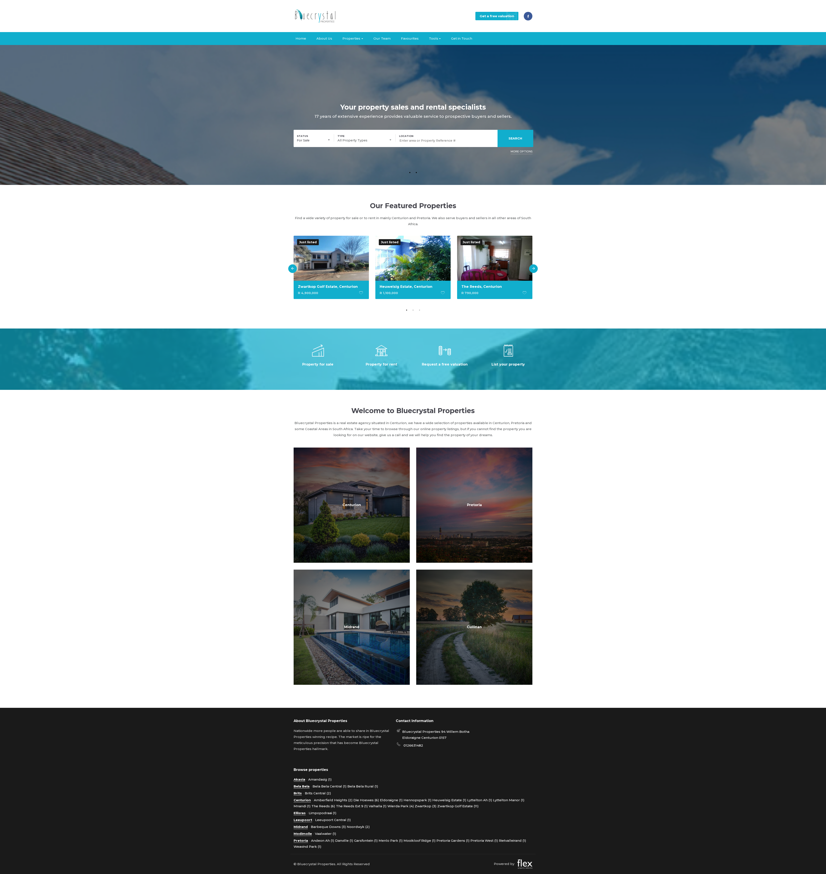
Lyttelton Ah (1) (479, 800)
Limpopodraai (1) (322, 813)
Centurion (351, 505)
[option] (331, 271)
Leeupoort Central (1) (333, 820)
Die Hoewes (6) (366, 800)
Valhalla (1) (378, 806)
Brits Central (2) (318, 793)
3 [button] (419, 310)
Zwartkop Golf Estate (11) (458, 806)
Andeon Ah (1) (322, 840)
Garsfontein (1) (366, 840)
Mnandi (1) (302, 806)
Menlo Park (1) (391, 840)
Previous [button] (292, 268)
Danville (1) (344, 840)
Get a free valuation (497, 16)
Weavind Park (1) (307, 847)
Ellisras (300, 813)
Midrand (351, 627)
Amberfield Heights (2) (333, 800)
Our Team (382, 38)
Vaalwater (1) (325, 834)
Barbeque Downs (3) (328, 827)
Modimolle (303, 834)
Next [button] (533, 268)
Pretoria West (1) (484, 840)
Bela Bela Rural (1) (362, 786)
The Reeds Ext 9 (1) (352, 806)
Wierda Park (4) (400, 806)
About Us (324, 38)
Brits (298, 793)
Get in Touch (461, 38)
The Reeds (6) (323, 806)
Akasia (299, 779)
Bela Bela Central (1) (330, 786)
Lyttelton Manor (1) (508, 800)
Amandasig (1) (320, 779)
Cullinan (474, 627)
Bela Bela (302, 786)
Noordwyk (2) (358, 827)
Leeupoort (303, 820)
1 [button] (410, 172)
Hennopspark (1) (417, 800)
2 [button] (416, 172)
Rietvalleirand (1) (512, 840)
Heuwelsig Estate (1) (449, 800)
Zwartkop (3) (425, 806)
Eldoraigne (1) (391, 800)
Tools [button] (433, 38)
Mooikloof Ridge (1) (420, 840)
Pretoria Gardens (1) (453, 840)
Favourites (410, 38)
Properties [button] (351, 38)
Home (301, 38)
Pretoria (474, 505)
